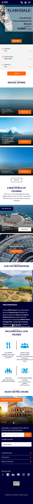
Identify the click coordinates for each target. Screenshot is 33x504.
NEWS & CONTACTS (7, 461)
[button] (16, 41)
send (27, 435)
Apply (16, 73)
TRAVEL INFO (5, 457)
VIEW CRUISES (16, 251)
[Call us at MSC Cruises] (22, 2)
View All (16, 180)
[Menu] (30, 2)
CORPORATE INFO (6, 453)
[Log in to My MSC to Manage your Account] (25, 2)
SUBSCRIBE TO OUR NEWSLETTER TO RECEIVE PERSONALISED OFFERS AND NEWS (15, 429)
